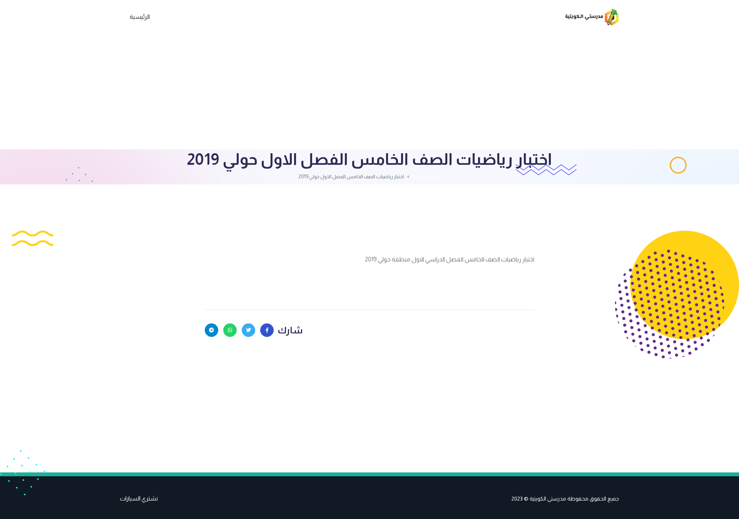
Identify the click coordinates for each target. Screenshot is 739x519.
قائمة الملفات (427, 176)
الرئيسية (140, 16)
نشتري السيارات (139, 498)
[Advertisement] (369, 92)
